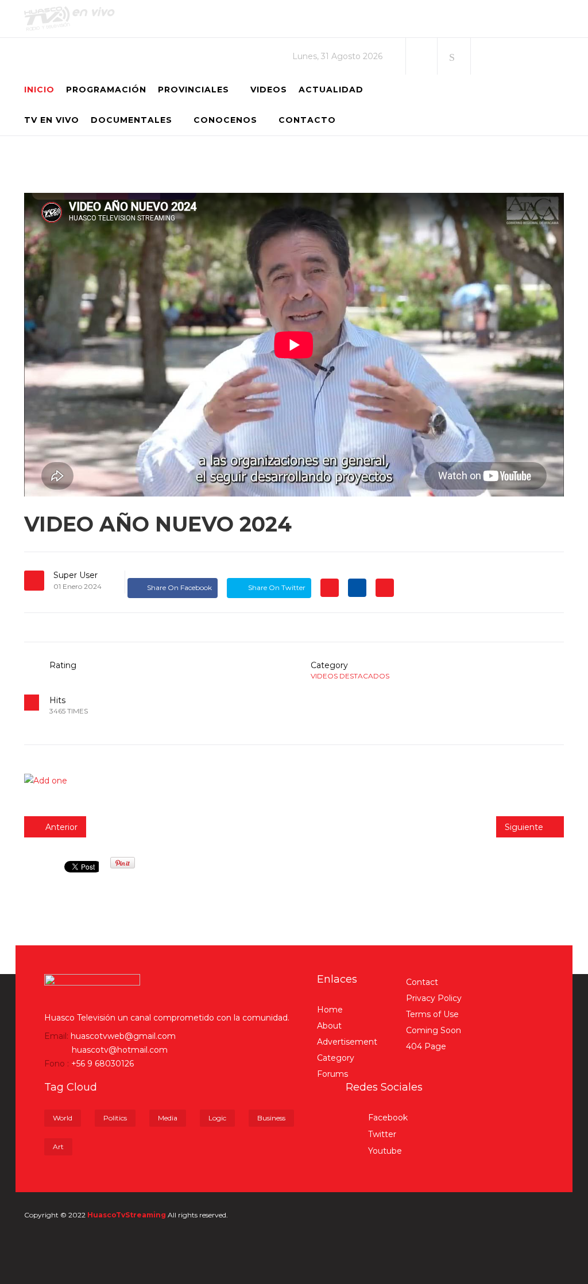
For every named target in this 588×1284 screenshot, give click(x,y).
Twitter (381, 1134)
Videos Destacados (350, 676)
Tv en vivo (51, 120)
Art (58, 1146)
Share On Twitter (275, 587)
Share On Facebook (179, 587)
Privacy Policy (434, 998)
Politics (115, 1118)
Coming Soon (433, 1030)
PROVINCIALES (193, 89)
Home (330, 1009)
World (62, 1118)
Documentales (131, 120)
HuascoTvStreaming (126, 1215)
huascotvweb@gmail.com (123, 1036)
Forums (332, 1074)
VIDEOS (268, 89)
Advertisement (347, 1042)
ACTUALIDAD (331, 89)
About (329, 1026)
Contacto (307, 120)
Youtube (384, 1151)
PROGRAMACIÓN (106, 89)
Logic (217, 1118)
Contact (422, 982)
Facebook (387, 1117)
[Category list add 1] (294, 781)
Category (335, 1058)
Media (167, 1118)
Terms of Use (432, 1014)
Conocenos (225, 120)
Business (271, 1118)
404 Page (426, 1046)
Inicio (39, 89)
